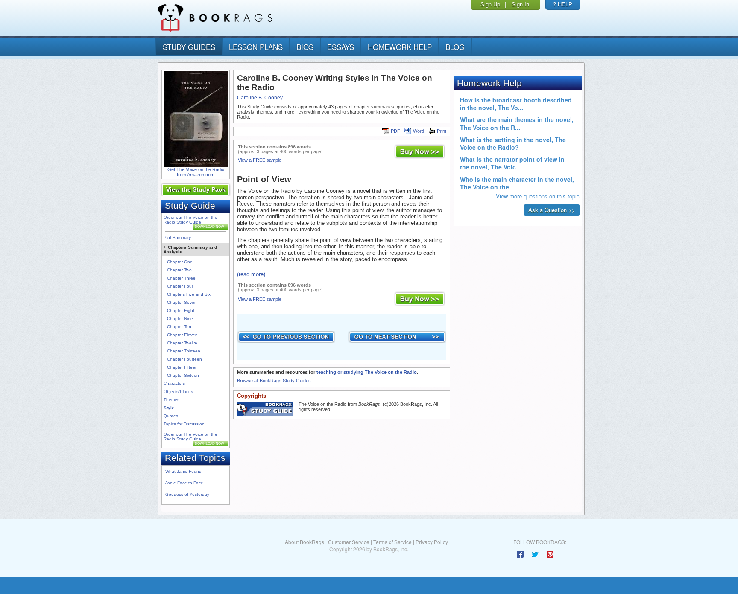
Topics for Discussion (184, 424)
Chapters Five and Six (189, 294)
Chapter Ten (179, 326)
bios (304, 46)
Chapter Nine (180, 318)
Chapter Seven (182, 302)
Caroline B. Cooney (260, 98)
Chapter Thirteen (183, 351)
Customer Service (348, 541)
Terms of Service (392, 541)
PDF (395, 131)
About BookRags (304, 541)
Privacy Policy (432, 541)
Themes (171, 399)
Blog (455, 46)
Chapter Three (181, 278)
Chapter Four (180, 286)
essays (340, 46)
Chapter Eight (180, 310)
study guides (189, 46)
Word (418, 131)
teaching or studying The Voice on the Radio (366, 372)
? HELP (562, 4)
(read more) (251, 274)
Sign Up (490, 4)
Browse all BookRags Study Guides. (274, 380)
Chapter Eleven (182, 334)
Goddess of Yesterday (187, 494)
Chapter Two (179, 270)
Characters (174, 383)
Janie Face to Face (184, 482)
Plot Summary (177, 237)
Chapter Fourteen (184, 359)
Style (169, 407)
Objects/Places (178, 391)
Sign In (520, 4)
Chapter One (180, 261)
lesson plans (256, 46)
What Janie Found (183, 471)
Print (441, 131)
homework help (400, 46)
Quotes (171, 415)
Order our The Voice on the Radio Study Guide (190, 219)
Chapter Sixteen (183, 375)
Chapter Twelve (182, 343)
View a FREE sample (259, 160)
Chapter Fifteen (182, 367)
